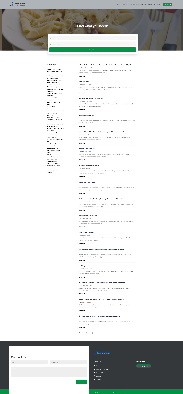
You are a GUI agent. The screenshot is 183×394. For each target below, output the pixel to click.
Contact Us (168, 4)
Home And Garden (141, 4)
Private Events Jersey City (86, 148)
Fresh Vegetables (84, 266)
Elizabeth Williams (83, 318)
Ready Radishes (83, 81)
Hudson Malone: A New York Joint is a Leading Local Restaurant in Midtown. (102, 132)
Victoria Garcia (83, 268)
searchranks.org (106, 392)
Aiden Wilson (82, 84)
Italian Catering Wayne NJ (86, 232)
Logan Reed (82, 151)
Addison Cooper (83, 235)
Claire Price (82, 134)
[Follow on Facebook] (140, 366)
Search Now (92, 50)
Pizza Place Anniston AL (86, 115)
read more (81, 76)
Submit (81, 382)
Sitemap (123, 392)
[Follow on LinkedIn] (147, 366)
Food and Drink (90, 67)
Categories (157, 4)
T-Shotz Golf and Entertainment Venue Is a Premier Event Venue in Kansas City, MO (104, 65)
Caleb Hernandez (83, 67)
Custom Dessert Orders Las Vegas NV (90, 98)
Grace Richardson (83, 184)
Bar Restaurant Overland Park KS (89, 215)
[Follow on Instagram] (145, 366)
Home (118, 4)
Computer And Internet (128, 4)
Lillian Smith (82, 168)
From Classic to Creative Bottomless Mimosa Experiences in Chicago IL (101, 249)
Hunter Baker (82, 285)
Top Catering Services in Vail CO (88, 165)
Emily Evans (82, 201)
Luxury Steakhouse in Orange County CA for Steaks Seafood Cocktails (101, 299)
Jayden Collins (82, 302)
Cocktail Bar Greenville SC (86, 182)
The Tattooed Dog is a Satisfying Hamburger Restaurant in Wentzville (100, 199)
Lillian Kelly (82, 252)
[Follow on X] (142, 366)
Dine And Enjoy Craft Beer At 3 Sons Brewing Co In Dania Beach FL (99, 316)
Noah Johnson (82, 101)
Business (150, 4)
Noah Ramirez (82, 118)
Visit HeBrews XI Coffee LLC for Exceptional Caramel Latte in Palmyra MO (101, 282)
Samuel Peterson (83, 218)
